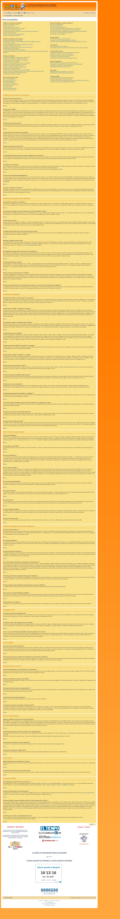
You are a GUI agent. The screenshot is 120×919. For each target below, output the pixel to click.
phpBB (45, 900)
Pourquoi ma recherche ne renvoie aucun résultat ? (61, 53)
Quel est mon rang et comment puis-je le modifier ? (14, 49)
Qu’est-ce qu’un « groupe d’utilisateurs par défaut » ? (62, 32)
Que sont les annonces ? (8, 85)
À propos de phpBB (61, 784)
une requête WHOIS (42, 803)
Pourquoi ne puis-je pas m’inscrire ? (11, 27)
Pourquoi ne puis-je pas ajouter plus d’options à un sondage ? (17, 62)
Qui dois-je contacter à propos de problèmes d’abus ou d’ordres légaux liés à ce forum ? (69, 80)
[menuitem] (32, 13)
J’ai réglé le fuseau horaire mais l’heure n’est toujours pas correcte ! (18, 44)
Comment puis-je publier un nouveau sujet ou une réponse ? (16, 57)
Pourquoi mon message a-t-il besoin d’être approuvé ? (15, 72)
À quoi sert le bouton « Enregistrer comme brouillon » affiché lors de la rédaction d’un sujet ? (23, 71)
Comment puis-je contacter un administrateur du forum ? (62, 81)
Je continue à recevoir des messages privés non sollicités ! (63, 40)
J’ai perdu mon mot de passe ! (9, 32)
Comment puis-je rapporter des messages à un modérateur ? (16, 69)
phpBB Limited (40, 783)
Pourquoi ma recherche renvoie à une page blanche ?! (62, 55)
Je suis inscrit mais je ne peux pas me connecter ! (14, 28)
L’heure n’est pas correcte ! (9, 43)
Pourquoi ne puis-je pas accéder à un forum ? (13, 65)
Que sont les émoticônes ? (9, 81)
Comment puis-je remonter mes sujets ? (12, 74)
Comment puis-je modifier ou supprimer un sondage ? (15, 64)
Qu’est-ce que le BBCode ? (9, 78)
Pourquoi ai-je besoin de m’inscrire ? (11, 24)
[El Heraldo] (50, 840)
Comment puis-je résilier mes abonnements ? (60, 66)
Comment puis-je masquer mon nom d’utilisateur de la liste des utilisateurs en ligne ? (22, 41)
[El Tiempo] (49, 828)
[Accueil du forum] (15, 7)
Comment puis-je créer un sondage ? (11, 61)
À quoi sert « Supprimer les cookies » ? (11, 35)
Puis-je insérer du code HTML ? (10, 80)
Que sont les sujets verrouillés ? (10, 88)
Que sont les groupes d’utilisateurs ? (58, 27)
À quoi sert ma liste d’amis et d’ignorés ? (59, 46)
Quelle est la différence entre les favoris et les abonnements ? (63, 62)
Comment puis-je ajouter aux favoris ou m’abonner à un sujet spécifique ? (66, 64)
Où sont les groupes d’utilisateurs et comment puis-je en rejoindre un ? (65, 28)
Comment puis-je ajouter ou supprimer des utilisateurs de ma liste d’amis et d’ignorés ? (69, 47)
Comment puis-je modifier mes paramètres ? (13, 40)
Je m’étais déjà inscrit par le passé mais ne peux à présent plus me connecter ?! (20, 31)
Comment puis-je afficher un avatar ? (11, 48)
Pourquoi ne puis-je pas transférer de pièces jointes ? (15, 67)
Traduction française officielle (47, 903)
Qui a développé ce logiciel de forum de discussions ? (62, 77)
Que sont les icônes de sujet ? (9, 89)
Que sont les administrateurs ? (57, 24)
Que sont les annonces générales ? (11, 84)
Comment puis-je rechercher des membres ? (60, 56)
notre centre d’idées (86, 792)
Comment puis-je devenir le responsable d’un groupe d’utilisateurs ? (65, 30)
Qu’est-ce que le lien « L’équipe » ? (58, 34)
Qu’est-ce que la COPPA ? (9, 25)
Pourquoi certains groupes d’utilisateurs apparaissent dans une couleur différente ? (68, 31)
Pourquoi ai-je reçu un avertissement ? (11, 68)
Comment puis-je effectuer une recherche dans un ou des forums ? (65, 52)
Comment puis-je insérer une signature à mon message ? (16, 60)
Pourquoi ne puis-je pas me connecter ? (12, 30)
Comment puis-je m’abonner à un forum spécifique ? (61, 65)
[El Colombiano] (50, 832)
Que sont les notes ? (7, 87)
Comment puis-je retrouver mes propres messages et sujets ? (63, 58)
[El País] (50, 836)
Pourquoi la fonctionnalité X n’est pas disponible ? (61, 79)
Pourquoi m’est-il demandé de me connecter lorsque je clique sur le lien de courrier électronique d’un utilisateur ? (25, 52)
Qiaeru (55, 903)
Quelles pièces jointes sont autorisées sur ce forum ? (62, 71)
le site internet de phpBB (28, 245)
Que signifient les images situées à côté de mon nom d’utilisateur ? (18, 47)
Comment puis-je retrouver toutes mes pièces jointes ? (62, 73)
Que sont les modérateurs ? (56, 25)
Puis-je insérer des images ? (9, 82)
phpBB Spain (50, 902)
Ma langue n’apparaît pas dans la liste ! (11, 45)
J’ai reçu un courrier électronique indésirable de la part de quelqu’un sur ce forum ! (68, 41)
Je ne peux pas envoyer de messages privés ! (60, 38)
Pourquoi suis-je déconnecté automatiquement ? (14, 34)
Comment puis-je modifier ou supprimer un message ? (15, 58)
